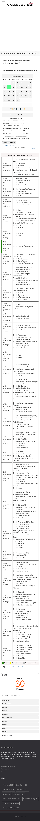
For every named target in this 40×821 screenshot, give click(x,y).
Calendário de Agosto (30, 799)
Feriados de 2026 (8, 789)
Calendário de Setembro (11, 803)
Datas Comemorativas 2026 (12, 799)
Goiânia (4, 731)
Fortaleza (5, 710)
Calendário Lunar (18, 794)
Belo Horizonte (7, 717)
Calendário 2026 (8, 785)
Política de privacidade (8, 766)
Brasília (4, 707)
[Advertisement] (20, 28)
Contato (3, 772)
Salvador (5, 714)
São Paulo (5, 700)
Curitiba (4, 724)
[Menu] (3, 1)
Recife (4, 728)
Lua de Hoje (7, 794)
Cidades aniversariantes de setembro (23, 667)
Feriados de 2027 (22, 789)
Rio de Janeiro (7, 704)
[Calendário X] (20, 4)
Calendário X (21, 817)
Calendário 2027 (21, 785)
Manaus (4, 721)
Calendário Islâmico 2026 (11, 808)
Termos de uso (5, 769)
